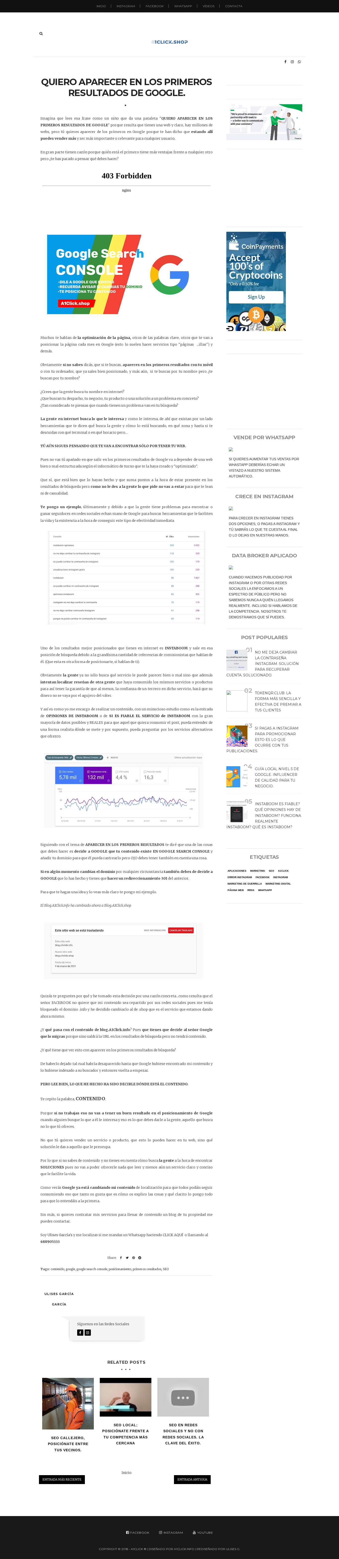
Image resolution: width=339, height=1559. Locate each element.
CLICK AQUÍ (173, 1235)
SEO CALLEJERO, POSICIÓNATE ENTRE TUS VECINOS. (68, 1444)
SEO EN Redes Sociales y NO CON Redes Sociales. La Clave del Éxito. (183, 1434)
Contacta (233, 6)
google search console (91, 1269)
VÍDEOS (208, 6)
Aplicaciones (237, 870)
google (70, 1269)
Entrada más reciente (61, 1479)
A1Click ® (138, 1549)
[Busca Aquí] (41, 33)
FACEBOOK (155, 6)
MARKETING (257, 870)
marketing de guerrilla (245, 883)
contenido (57, 1269)
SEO (166, 1269)
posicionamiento (120, 1269)
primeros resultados (147, 1269)
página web (236, 890)
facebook (263, 877)
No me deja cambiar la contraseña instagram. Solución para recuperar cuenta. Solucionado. (262, 663)
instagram (280, 877)
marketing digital (278, 883)
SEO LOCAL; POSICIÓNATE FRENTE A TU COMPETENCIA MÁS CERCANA (125, 1434)
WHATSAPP (183, 6)
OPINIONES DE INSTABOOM (72, 716)
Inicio (101, 6)
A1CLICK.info (184, 1549)
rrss (250, 890)
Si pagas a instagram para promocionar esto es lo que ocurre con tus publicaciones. (262, 739)
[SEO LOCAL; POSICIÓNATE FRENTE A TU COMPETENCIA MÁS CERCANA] (125, 1397)
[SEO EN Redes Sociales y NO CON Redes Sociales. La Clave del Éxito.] (183, 1397)
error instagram (240, 877)
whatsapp (265, 890)
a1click (283, 870)
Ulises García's (59, 1235)
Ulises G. (233, 1549)
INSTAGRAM (126, 6)
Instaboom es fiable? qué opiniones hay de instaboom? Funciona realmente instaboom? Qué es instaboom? (263, 815)
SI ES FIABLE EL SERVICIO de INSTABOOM (149, 716)
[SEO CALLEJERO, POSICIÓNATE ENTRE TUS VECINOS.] (68, 1403)
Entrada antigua (192, 1479)
